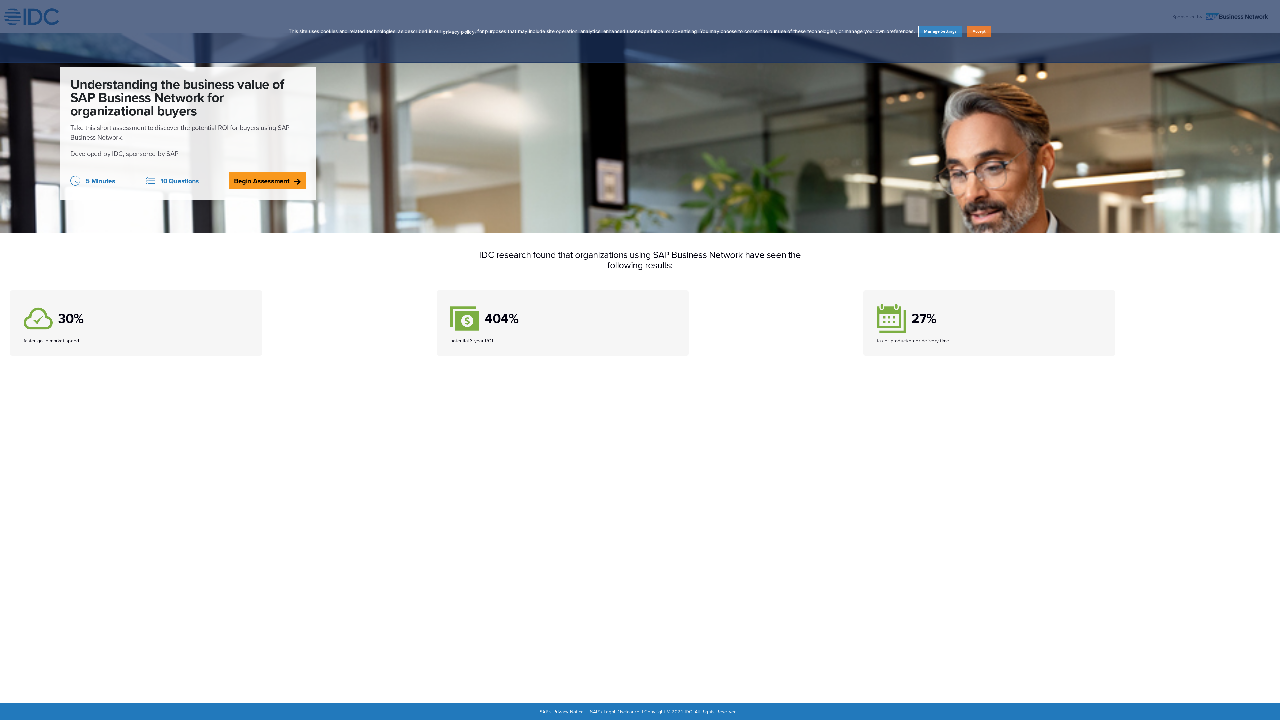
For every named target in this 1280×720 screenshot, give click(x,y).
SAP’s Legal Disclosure (614, 711)
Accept (979, 31)
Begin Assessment (262, 181)
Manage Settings (940, 31)
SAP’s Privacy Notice (562, 711)
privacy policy (459, 32)
